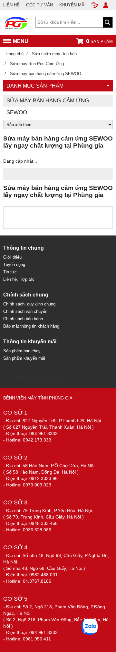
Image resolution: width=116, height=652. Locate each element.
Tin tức (10, 272)
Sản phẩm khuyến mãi (24, 358)
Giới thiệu (12, 257)
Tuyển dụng (14, 264)
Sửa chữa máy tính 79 (37, 378)
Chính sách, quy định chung (29, 304)
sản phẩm (99, 41)
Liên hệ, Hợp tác (18, 279)
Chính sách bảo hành (23, 318)
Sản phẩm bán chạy (22, 350)
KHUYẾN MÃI (72, 5)
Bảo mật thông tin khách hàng (31, 326)
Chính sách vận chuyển (25, 311)
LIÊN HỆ (11, 5)
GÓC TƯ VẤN (39, 5)
